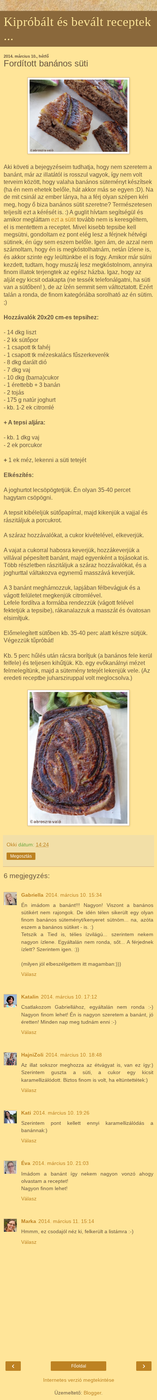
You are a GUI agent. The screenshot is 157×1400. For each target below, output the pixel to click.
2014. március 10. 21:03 (60, 1163)
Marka (28, 1221)
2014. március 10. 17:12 (69, 997)
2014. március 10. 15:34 (74, 895)
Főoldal (78, 1366)
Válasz (29, 974)
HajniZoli (32, 1055)
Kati (26, 1113)
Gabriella (32, 895)
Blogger (92, 1393)
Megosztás (21, 856)
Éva (25, 1163)
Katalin (30, 997)
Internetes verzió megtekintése (78, 1380)
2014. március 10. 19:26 (61, 1113)
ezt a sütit (63, 219)
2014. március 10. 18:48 (74, 1055)
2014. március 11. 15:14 (66, 1221)
